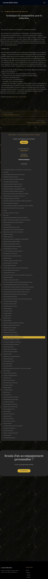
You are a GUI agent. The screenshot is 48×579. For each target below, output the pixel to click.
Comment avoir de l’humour (8, 413)
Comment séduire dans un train (9, 265)
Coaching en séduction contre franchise (11, 198)
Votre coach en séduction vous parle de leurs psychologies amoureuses (17, 282)
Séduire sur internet (7, 258)
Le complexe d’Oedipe (8, 389)
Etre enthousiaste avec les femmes (10, 382)
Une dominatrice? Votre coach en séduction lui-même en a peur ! (16, 291)
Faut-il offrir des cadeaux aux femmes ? (11, 344)
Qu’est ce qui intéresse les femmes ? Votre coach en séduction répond (17, 298)
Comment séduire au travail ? (9, 272)
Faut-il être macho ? (7, 394)
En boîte (5, 210)
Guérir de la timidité (7, 320)
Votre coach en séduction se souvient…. (11, 212)
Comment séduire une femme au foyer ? (11, 270)
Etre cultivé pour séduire (8, 430)
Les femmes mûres (7, 377)
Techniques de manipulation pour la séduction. (13, 337)
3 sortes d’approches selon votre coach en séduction (14, 174)
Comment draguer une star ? (9, 409)
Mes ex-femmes (6, 370)
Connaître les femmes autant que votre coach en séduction (15, 294)
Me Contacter (24, 470)
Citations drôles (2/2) (7, 423)
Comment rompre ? (7, 435)
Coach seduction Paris (7, 365)
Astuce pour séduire (7, 353)
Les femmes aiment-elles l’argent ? (10, 301)
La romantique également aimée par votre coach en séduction (15, 284)
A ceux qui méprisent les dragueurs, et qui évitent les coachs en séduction (18, 205)
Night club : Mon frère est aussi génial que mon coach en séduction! (16, 219)
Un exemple (5, 172)
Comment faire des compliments (10, 373)
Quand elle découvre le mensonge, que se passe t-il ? (14, 196)
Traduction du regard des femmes (10, 375)
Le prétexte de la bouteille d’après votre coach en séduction (15, 217)
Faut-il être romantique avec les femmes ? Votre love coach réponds (17, 368)
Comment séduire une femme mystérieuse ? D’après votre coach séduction (18, 286)
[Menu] (44, 2)
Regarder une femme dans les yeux (10, 406)
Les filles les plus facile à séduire (10, 303)
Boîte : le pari (6, 215)
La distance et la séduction (8, 401)
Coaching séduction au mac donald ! (10, 263)
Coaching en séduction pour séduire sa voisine (12, 260)
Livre (2, 11)
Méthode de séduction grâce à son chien (11, 243)
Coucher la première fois (8, 358)
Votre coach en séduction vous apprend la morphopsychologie (15, 239)
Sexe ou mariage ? (7, 411)
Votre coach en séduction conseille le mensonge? (13, 191)
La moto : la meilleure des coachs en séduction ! (13, 251)
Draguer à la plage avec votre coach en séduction (13, 222)
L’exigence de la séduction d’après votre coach (12, 184)
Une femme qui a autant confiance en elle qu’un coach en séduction (16, 289)
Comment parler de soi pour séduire (10, 399)
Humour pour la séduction (8, 418)
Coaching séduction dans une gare (10, 248)
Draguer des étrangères (8, 277)
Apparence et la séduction (8, 346)
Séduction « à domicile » (8, 234)
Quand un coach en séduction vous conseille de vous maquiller (15, 193)
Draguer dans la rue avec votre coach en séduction (13, 229)
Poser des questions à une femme (10, 404)
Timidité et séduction (7, 308)
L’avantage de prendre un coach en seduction (12, 186)
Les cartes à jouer (7, 224)
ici (22, 29)
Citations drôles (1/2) (7, 416)
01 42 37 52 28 (22, 96)
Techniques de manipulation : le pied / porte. (12, 342)
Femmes (28, 577)
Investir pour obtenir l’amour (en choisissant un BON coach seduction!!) (17, 200)
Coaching (28, 572)
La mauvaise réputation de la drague (10, 181)
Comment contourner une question (10, 351)
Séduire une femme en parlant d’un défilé (11, 241)
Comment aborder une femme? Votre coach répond (13, 208)
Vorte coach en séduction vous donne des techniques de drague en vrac (17, 275)
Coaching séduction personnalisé (10, 349)
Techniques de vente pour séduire (10, 332)
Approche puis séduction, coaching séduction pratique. (14, 188)
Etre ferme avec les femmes (9, 380)
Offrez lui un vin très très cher (9, 330)
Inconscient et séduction (8, 385)
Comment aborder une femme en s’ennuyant (12, 246)
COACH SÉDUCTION (10, 3)
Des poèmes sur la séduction (9, 428)
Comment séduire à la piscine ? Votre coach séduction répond (15, 267)
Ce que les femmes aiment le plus (10, 296)
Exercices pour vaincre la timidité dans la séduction (13, 322)
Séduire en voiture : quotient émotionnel (11, 356)
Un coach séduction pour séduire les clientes (12, 255)
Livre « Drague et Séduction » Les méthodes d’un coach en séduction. (17, 169)
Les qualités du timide (7, 310)
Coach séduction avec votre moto (10, 253)
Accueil (27, 570)
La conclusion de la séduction (9, 437)
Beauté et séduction (7, 387)
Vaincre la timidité (6, 318)
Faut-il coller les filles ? (7, 363)
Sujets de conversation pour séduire (10, 432)
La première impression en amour (10, 306)
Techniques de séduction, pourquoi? (10, 176)
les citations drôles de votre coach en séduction (13, 425)
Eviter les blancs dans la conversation (10, 397)
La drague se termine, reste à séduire (10, 279)
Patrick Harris (14, 96)
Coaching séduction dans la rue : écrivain (11, 227)
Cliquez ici (24, 142)
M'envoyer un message (24, 159)
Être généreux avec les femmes (9, 327)
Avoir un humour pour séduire (9, 421)
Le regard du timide (7, 315)
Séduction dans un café (8, 236)
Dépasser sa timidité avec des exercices (11, 325)
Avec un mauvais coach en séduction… (11, 203)
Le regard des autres (7, 313)
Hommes (28, 575)
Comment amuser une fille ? (9, 361)
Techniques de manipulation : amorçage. (11, 339)
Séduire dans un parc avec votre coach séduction (13, 231)
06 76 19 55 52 (24, 156)
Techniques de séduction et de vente (10, 334)
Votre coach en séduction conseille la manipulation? (13, 179)
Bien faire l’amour (6, 392)
